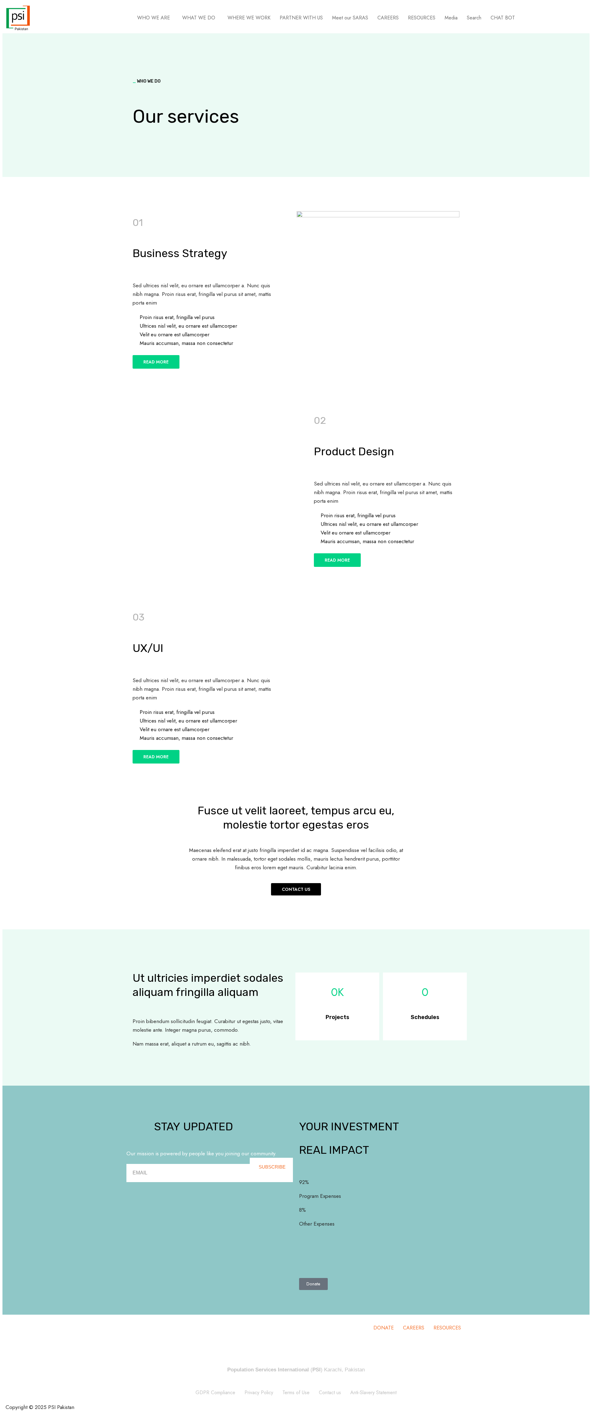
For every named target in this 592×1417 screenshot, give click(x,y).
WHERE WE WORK (249, 17)
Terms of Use (296, 1362)
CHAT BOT (503, 17)
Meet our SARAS (350, 17)
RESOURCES (421, 17)
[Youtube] (189, 1298)
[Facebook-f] (134, 1298)
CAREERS (388, 17)
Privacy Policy (259, 1362)
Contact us (330, 1362)
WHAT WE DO (198, 17)
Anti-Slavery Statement (373, 1362)
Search (474, 17)
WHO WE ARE (153, 17)
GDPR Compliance (215, 1362)
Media (451, 17)
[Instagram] (171, 1298)
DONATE (383, 1297)
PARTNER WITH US (301, 17)
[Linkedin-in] (152, 1298)
